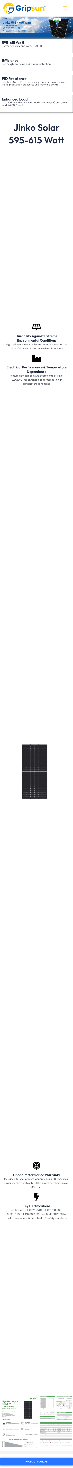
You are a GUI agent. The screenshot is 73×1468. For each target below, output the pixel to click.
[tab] (36, 1462)
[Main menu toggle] (65, 8)
